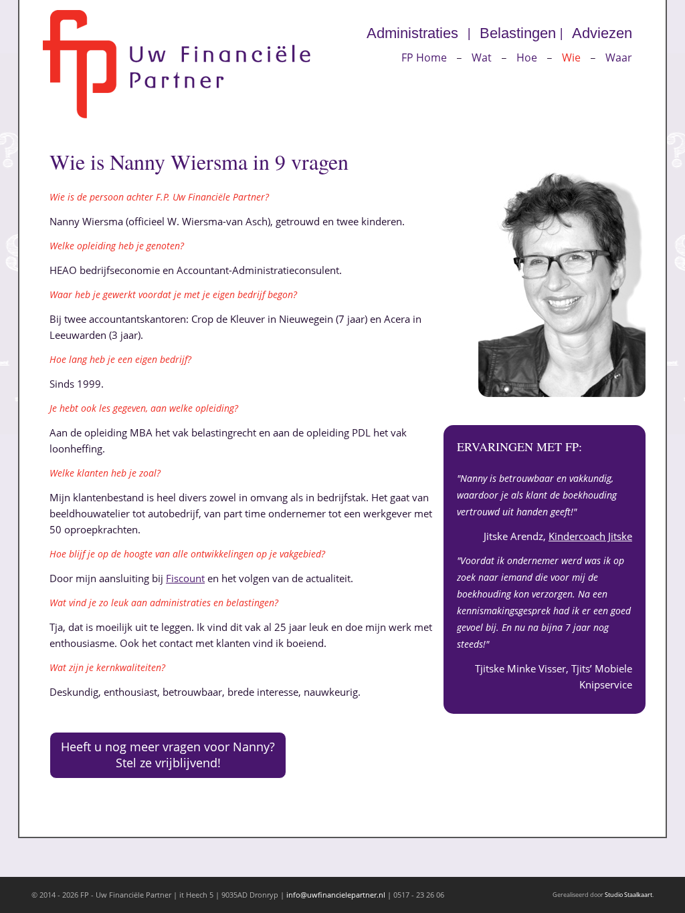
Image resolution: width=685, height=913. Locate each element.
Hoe (526, 57)
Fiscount (185, 578)
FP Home (424, 57)
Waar (618, 57)
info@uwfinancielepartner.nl (335, 895)
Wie (571, 57)
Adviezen (602, 33)
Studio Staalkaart (628, 894)
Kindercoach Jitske (590, 536)
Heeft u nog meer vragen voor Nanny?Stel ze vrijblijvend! (168, 755)
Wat (482, 57)
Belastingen (518, 33)
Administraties (412, 33)
